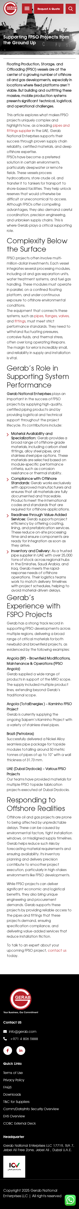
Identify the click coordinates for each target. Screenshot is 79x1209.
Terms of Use (13, 1073)
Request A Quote (49, 9)
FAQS (7, 1087)
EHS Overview (14, 1116)
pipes (38, 316)
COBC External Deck (19, 1123)
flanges (51, 316)
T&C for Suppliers (16, 1102)
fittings (19, 321)
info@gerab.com (22, 1031)
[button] (27, 9)
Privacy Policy (13, 1080)
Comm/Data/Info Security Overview (31, 1109)
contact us (57, 950)
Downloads (12, 1094)
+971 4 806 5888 (23, 1039)
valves (64, 316)
